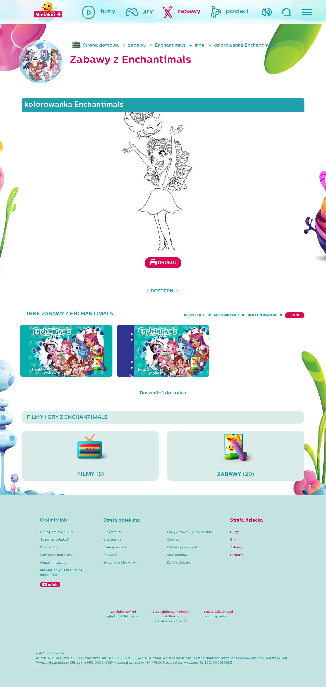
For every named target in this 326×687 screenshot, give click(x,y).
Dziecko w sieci (114, 547)
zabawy (137, 45)
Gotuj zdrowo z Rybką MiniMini (190, 532)
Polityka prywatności (183, 547)
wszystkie (194, 315)
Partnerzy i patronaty (56, 554)
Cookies (173, 539)
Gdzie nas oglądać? (54, 539)
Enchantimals (170, 45)
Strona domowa (101, 45)
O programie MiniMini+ (57, 532)
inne (199, 45)
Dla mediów (49, 547)
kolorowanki (262, 315)
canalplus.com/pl (123, 611)
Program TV (112, 532)
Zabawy (236, 547)
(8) (90, 474)
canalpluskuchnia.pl (218, 611)
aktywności (226, 315)
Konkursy (110, 554)
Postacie (236, 554)
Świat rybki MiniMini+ (119, 562)
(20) (235, 474)
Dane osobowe (178, 554)
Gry (233, 539)
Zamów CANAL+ (179, 562)
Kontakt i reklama (53, 562)
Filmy (234, 532)
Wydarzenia (112, 539)
